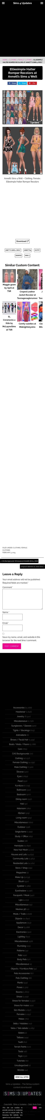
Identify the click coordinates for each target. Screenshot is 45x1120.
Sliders (21, 1033)
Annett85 (27, 250)
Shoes (19, 996)
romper (18, 255)
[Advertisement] (22, 31)
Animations (21, 735)
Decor (20, 927)
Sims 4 (27, 255)
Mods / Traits (19, 914)
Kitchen (21, 813)
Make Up (19, 877)
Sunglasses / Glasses (21, 726)
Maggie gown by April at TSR (9, 287)
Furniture (19, 786)
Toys (20, 1056)
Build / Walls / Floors (19, 744)
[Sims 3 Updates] (22, 1093)
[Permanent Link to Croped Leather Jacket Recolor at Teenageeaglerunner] (27, 288)
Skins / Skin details (19, 1028)
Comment (7, 587)
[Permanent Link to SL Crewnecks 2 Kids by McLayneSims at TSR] (9, 313)
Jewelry (20, 716)
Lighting (21, 936)
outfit (37, 250)
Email (5, 623)
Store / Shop (21, 868)
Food (20, 781)
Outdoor (21, 827)
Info (40, 1107)
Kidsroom (21, 808)
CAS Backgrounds (20, 753)
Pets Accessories (22, 973)
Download (21, 241)
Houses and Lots (19, 854)
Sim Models (19, 1010)
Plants (20, 982)
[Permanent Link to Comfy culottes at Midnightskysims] (27, 320)
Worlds (20, 1070)
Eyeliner (20, 886)
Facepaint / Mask (21, 895)
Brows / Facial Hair (19, 739)
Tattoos (20, 1037)
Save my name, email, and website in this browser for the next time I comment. (21, 639)
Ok (35, 1107)
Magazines (21, 872)
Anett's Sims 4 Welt (13, 250)
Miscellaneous (20, 721)
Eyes (19, 776)
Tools (20, 1051)
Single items (20, 832)
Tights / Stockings (21, 730)
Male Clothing (20, 767)
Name (5, 612)
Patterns (20, 950)
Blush (21, 881)
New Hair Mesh (21, 850)
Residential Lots (20, 863)
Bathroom (21, 790)
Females (20, 1014)
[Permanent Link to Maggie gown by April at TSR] (9, 281)
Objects (18, 918)
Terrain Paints (20, 1047)
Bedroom (21, 794)
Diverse (20, 772)
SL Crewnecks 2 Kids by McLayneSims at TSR (9, 323)
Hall (22, 804)
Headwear (20, 712)
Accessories (18, 707)
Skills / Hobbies (20, 1023)
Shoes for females (20, 1001)
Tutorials (21, 1061)
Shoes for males (21, 1005)
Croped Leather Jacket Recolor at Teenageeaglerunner (27, 294)
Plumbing (21, 946)
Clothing (12, 60)
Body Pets (22, 959)
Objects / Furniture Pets (22, 969)
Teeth (20, 1042)
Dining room (21, 799)
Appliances (21, 923)
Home (5, 60)
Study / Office (21, 836)
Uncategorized (21, 1065)
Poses (19, 987)
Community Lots (20, 858)
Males (21, 1019)
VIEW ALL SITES (21, 1077)
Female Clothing (25, 60)
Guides (21, 841)
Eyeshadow (20, 890)
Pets (20, 955)
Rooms (19, 992)
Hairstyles (18, 845)
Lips (20, 900)
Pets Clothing (22, 978)
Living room (21, 818)
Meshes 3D (21, 909)
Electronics (21, 932)
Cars (20, 749)
